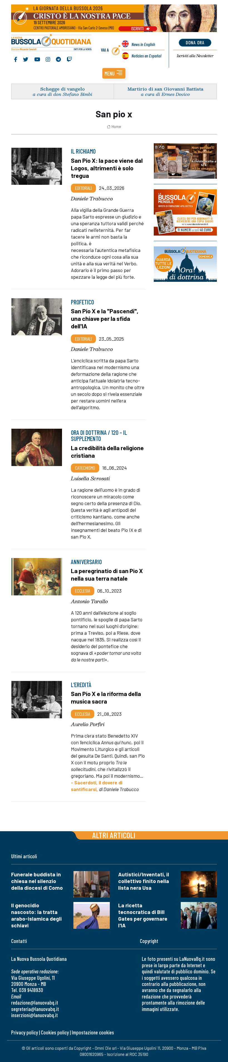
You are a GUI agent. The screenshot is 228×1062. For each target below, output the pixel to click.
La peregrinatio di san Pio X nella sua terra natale (107, 574)
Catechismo (85, 468)
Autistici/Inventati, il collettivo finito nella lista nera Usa (143, 881)
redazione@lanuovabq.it (34, 1002)
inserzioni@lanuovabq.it (34, 1015)
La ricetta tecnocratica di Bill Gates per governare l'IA (142, 915)
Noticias (146, 55)
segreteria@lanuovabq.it (35, 1009)
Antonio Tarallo (89, 601)
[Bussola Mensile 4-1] (185, 161)
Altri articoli (113, 835)
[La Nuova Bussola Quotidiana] (51, 42)
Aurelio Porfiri (88, 724)
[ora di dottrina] (185, 264)
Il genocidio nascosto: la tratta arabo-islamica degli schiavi (36, 915)
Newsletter (195, 56)
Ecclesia (82, 591)
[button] (114, 73)
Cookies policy (55, 1032)
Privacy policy (24, 1032)
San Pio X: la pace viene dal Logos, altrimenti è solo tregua (107, 168)
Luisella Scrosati (90, 478)
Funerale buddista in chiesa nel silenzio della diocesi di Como (37, 881)
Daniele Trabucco (92, 198)
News (143, 44)
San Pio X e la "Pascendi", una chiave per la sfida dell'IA (104, 318)
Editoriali (83, 188)
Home (116, 126)
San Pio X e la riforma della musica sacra (106, 697)
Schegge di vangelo (62, 88)
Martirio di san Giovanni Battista (165, 88)
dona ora (195, 42)
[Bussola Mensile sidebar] (185, 212)
